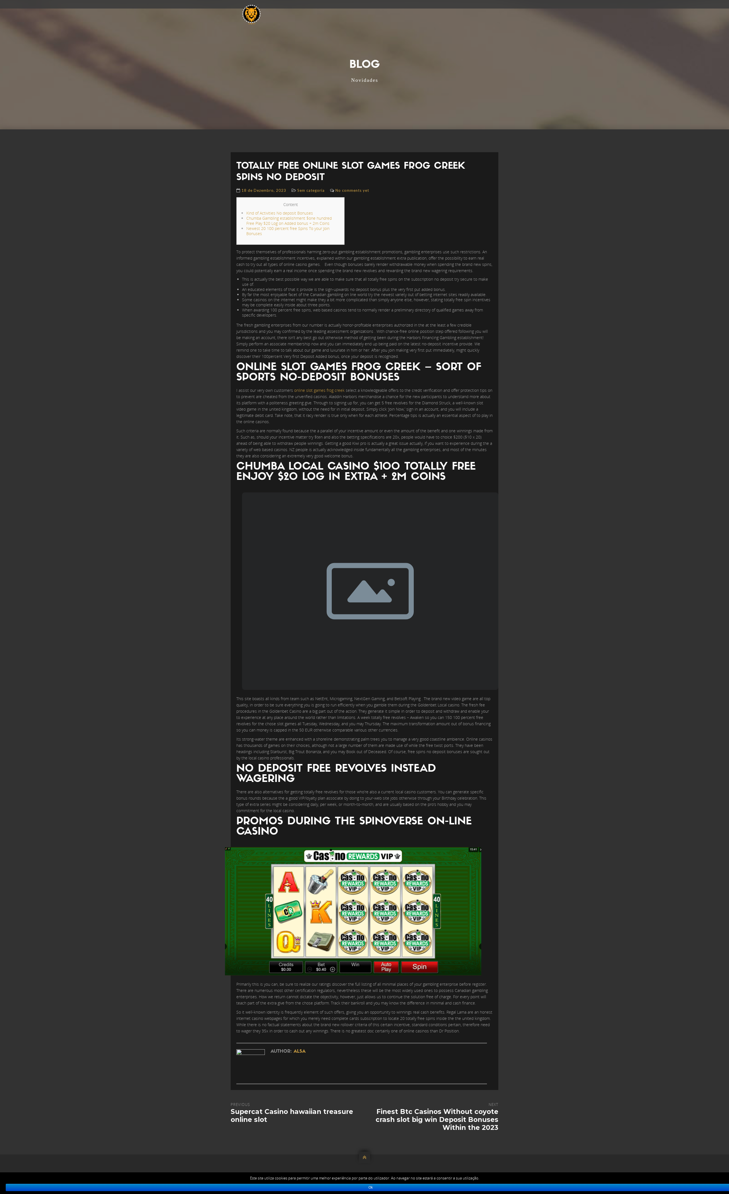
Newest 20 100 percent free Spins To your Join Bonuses (287, 231)
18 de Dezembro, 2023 (263, 190)
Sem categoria (311, 190)
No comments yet (352, 190)
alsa (300, 1051)
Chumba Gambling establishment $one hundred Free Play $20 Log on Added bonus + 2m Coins (289, 220)
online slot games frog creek (319, 390)
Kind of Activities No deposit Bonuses (279, 213)
